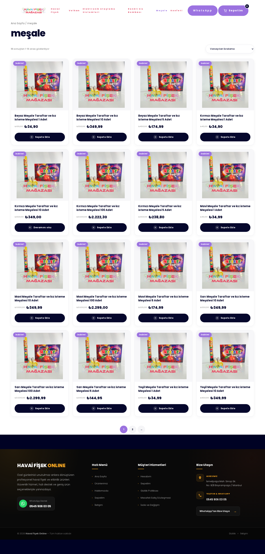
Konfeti (177, 10)
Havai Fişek (55, 10)
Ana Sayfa (18, 23)
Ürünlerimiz (101, 483)
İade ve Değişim (150, 505)
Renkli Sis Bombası (135, 10)
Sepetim (99, 497)
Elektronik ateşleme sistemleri (99, 10)
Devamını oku (43, 227)
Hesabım (145, 476)
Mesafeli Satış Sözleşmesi (155, 497)
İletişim (98, 505)
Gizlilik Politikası (149, 490)
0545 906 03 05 (216, 499)
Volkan (74, 10)
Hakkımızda (101, 490)
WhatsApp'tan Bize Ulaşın (218, 511)
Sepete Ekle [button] (42, 136)
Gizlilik (232, 533)
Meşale (161, 10)
